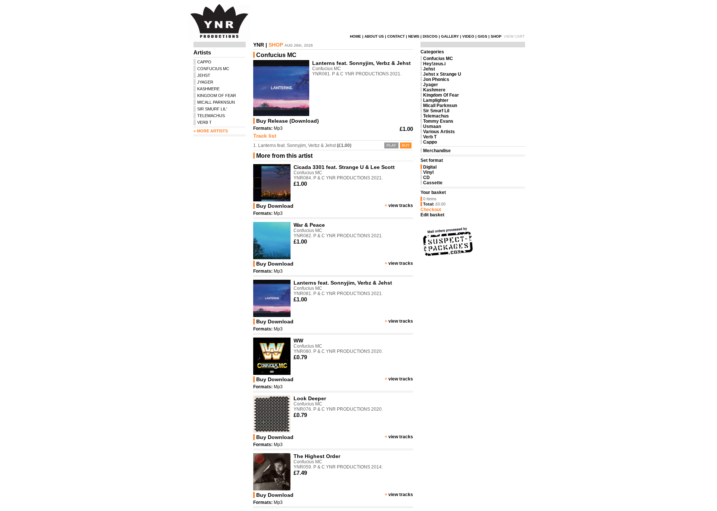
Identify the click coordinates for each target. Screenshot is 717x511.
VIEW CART (514, 36)
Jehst (429, 69)
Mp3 (278, 128)
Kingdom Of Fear (441, 95)
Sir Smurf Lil (436, 110)
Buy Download (275, 206)
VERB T (204, 122)
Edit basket (432, 214)
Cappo (430, 142)
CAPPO (204, 62)
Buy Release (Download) (287, 121)
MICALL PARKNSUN (216, 102)
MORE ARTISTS (212, 131)
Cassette (433, 182)
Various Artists (439, 131)
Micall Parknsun (440, 105)
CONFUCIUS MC (213, 68)
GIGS (482, 36)
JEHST (203, 75)
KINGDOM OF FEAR (216, 95)
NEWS (413, 36)
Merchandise (437, 150)
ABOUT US (374, 36)
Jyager (430, 84)
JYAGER (205, 82)
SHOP (496, 36)
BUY (406, 145)
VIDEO (468, 36)
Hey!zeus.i (434, 63)
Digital (430, 167)
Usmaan (432, 126)
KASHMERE (208, 89)
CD (426, 177)
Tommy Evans (438, 121)
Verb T (430, 136)
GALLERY (450, 36)
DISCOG (430, 36)
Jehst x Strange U (442, 74)
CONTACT (396, 36)
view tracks (400, 205)
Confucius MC (438, 58)
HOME (355, 36)
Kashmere (434, 90)
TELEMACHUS (211, 115)
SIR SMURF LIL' (212, 109)
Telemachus (436, 116)
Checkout (430, 209)
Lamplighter (435, 100)
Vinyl (428, 172)
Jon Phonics (436, 79)
